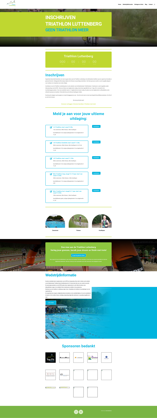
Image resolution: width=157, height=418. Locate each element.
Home (119, 4)
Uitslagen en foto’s (138, 4)
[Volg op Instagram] (81, 412)
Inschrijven (96, 126)
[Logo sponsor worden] (92, 388)
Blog (146, 4)
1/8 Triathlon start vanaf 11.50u (63, 158)
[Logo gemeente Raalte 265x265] (78, 388)
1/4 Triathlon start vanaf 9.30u (63, 127)
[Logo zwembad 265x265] (92, 370)
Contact (151, 4)
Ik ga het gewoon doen (78, 255)
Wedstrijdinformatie (128, 4)
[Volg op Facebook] (76, 412)
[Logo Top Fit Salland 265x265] (51, 362)
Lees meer (51, 302)
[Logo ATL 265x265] (64, 379)
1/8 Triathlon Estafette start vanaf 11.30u (66, 142)
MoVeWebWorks (109, 410)
